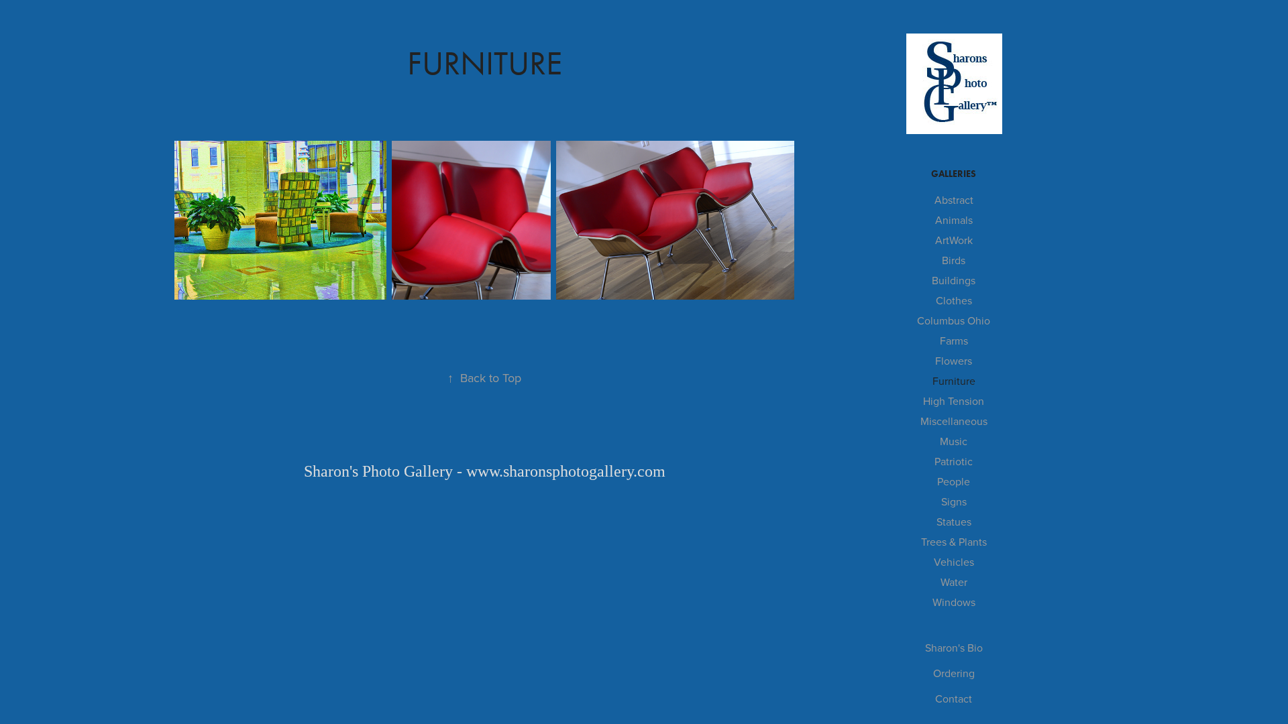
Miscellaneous (953, 421)
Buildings (953, 280)
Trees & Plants (954, 541)
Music (953, 441)
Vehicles (954, 561)
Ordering (954, 673)
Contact (953, 698)
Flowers (953, 360)
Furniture (953, 380)
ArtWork (954, 240)
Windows (953, 602)
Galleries (953, 174)
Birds (953, 260)
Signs (954, 501)
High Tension (953, 401)
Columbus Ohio (953, 320)
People (953, 481)
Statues (953, 521)
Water (954, 582)
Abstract (953, 199)
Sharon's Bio (954, 647)
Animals (954, 220)
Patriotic (953, 461)
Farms (954, 340)
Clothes (954, 300)
